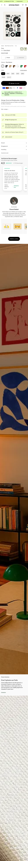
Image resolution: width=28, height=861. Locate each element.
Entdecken (3, 692)
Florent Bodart (7, 50)
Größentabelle (23, 70)
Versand (3, 142)
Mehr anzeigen (4, 109)
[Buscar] (4, 5)
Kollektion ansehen (14, 238)
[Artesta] (14, 5)
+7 (24, 88)
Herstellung (3, 149)
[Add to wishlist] (21, 48)
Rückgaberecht (4, 146)
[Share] (25, 48)
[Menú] (1, 5)
